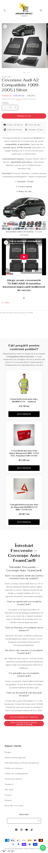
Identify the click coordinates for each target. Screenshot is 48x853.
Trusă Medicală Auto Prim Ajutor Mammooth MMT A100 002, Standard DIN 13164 (24, 453)
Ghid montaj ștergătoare (15, 757)
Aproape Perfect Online (19, 848)
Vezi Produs (24, 414)
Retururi (8, 800)
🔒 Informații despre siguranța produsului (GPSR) (16, 312)
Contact (8, 795)
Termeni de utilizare (13, 779)
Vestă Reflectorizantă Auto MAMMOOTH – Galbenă (24, 400)
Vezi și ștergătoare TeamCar (24, 717)
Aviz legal (9, 789)
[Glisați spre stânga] (18, 72)
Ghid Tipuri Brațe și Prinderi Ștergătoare (22, 763)
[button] (4, 10)
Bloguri (8, 752)
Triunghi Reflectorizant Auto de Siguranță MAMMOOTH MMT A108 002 (24, 507)
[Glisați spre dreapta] (29, 72)
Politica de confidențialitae (16, 774)
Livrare (18, 99)
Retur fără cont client (14, 806)
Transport (9, 784)
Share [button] (7, 303)
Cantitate (5, 103)
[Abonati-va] (38, 821)
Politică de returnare (14, 768)
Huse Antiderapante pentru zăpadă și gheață (24, 723)
